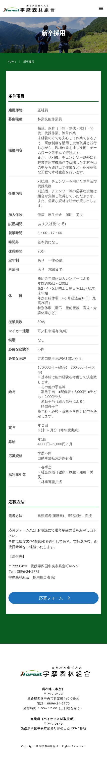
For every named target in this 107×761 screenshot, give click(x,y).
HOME (11, 61)
